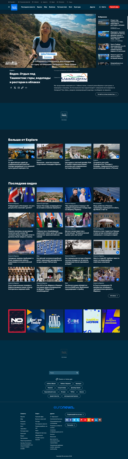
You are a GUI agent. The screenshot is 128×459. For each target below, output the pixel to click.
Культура (77, 7)
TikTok (72, 392)
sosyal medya (62, 387)
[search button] (67, 2)
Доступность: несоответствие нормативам (55, 440)
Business (52, 7)
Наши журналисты (26, 440)
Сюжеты (23, 413)
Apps (36, 430)
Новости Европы (13, 203)
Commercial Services (56, 419)
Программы (24, 438)
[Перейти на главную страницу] (14, 7)
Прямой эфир (114, 7)
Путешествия (62, 7)
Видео (22, 435)
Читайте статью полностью (106, 94)
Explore (10, 160)
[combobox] (76, 2)
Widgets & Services (40, 433)
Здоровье (23, 428)
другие (52, 413)
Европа (39, 7)
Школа (81, 392)
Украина (50, 387)
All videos (113, 295)
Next (70, 7)
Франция (78, 383)
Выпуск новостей (40, 419)
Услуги (37, 413)
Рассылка (70, 425)
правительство (54, 396)
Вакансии (53, 436)
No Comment (97, 203)
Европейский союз (50, 392)
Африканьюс (39, 435)
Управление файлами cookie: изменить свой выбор (56, 447)
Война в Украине (66, 383)
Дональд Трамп (75, 387)
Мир (45, 7)
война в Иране (51, 383)
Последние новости (28, 7)
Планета (22, 423)
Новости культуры (42, 203)
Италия (63, 392)
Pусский (12, 2)
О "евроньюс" (54, 416)
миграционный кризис (71, 396)
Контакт (52, 434)
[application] (48, 41)
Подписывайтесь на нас (74, 414)
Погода (37, 421)
